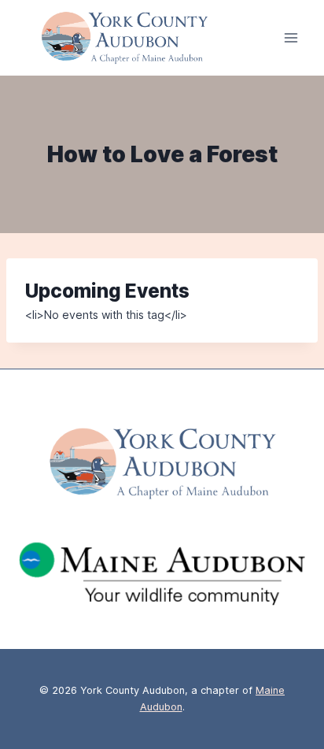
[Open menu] (290, 38)
